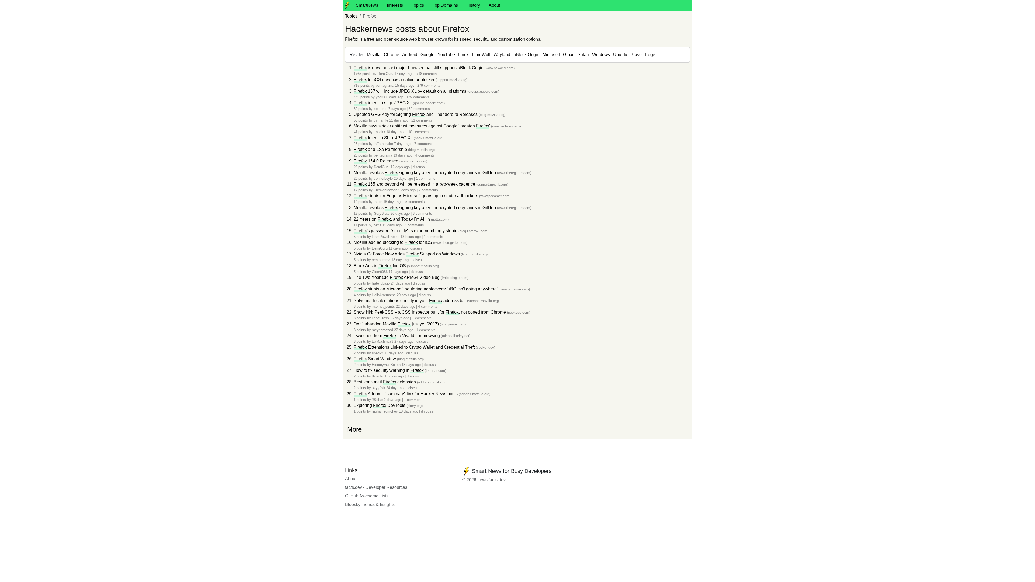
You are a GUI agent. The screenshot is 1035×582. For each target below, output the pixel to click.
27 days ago (404, 330)
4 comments (425, 155)
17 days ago (404, 74)
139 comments (418, 97)
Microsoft (551, 54)
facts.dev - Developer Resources (376, 487)
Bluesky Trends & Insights (370, 504)
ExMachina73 (382, 342)
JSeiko (377, 400)
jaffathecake (383, 144)
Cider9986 (380, 272)
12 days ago (401, 167)
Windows (601, 54)
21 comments (422, 120)
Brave (636, 54)
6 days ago (395, 97)
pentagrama (385, 86)
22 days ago (406, 306)
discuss (419, 167)
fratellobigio (381, 283)
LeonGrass (380, 318)
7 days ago (397, 109)
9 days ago (407, 190)
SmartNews (367, 5)
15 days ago (405, 86)
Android (409, 54)
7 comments (424, 144)
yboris (380, 97)
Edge (650, 54)
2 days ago (393, 400)
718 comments (428, 74)
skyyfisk (378, 388)
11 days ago (399, 248)
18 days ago (396, 132)
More (354, 429)
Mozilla (374, 54)
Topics (418, 5)
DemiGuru (385, 74)
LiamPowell (381, 237)
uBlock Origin (526, 54)
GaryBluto (381, 214)
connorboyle (383, 178)
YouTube (446, 54)
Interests (395, 5)
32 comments (419, 109)
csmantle (381, 120)
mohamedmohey (385, 411)
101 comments (420, 132)
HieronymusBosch (386, 365)
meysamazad (382, 330)
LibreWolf (481, 54)
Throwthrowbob (385, 190)
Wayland (502, 54)
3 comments (422, 214)
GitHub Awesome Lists (366, 496)
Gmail (568, 54)
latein (378, 202)
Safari (583, 54)
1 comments (425, 178)
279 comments (428, 86)
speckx (379, 132)
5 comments (415, 202)
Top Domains (445, 5)
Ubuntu (620, 54)
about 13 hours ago (406, 237)
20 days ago (404, 178)
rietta (377, 225)
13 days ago (403, 155)
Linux (463, 54)
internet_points (383, 306)
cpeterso (380, 109)
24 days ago (401, 283)
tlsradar (378, 376)
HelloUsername (384, 295)
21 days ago (399, 120)
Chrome (391, 54)
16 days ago (393, 202)
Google (427, 54)
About (494, 5)
